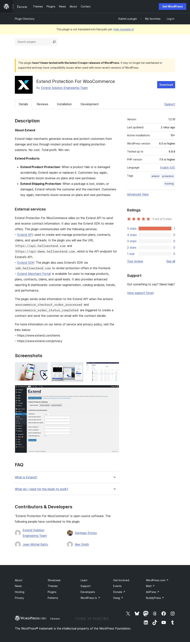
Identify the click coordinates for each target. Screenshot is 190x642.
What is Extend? (26, 477)
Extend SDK (25, 262)
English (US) (167, 167)
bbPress (152, 591)
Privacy (19, 597)
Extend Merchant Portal (33, 274)
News (18, 586)
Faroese (55, 618)
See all (170, 261)
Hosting (19, 591)
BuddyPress (155, 597)
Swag (118, 597)
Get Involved (121, 580)
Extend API (25, 234)
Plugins (52, 591)
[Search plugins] (54, 42)
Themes (53, 586)
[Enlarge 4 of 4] (114, 390)
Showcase (54, 580)
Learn (84, 580)
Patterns (53, 597)
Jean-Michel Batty (35, 544)
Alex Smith (82, 544)
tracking (169, 183)
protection (168, 176)
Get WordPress (172, 6)
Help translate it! (124, 29)
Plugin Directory (25, 18)
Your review (135, 261)
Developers (88, 591)
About (18, 580)
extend (155, 176)
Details (23, 104)
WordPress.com (157, 580)
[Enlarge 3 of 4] (114, 367)
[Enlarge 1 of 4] (43, 367)
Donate (119, 591)
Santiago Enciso (86, 533)
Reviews (42, 104)
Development (90, 104)
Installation (64, 104)
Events (117, 586)
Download (166, 84)
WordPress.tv (90, 597)
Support (169, 104)
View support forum (140, 293)
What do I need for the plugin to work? (41, 489)
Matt (150, 586)
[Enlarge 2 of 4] (78, 367)
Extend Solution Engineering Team (64, 88)
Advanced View (138, 194)
